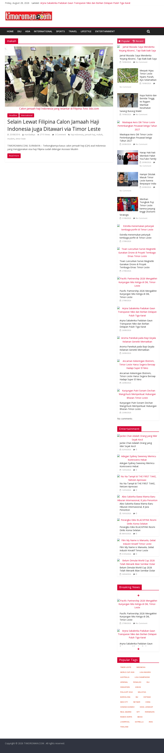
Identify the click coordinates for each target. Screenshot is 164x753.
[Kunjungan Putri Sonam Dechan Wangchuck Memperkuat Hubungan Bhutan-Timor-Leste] (138, 389)
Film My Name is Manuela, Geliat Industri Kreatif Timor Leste (137, 549)
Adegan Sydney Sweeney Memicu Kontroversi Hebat (137, 465)
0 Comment (60, 134)
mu (137, 697)
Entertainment (105, 31)
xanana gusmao (127, 707)
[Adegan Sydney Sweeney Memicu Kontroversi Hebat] (137, 456)
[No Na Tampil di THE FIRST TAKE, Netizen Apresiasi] (137, 476)
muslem (11, 138)
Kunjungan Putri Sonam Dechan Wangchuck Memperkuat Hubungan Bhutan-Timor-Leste (138, 406)
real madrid (125, 712)
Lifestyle (86, 31)
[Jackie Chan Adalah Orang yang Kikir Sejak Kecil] (137, 435)
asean (138, 687)
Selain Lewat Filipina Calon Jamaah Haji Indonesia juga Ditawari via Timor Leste (54, 125)
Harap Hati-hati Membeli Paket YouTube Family (148, 155)
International (43, 31)
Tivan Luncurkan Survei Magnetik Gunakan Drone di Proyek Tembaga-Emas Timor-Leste (137, 264)
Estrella (139, 722)
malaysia (142, 692)
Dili (19, 31)
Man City (124, 702)
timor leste (21, 138)
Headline (13, 115)
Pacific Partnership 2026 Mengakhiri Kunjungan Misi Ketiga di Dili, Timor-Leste (138, 294)
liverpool (125, 722)
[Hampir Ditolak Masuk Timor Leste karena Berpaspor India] (128, 172)
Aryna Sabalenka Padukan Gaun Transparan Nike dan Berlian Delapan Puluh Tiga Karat (85, 2)
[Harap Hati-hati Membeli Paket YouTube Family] (128, 150)
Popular (125, 41)
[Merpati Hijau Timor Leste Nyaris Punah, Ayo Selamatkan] (128, 68)
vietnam (147, 697)
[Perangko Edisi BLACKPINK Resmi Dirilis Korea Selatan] (137, 519)
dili (148, 682)
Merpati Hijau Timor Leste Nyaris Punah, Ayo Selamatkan (148, 75)
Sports (60, 31)
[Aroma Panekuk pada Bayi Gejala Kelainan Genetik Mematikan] (138, 336)
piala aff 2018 (126, 692)
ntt (138, 712)
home (10, 31)
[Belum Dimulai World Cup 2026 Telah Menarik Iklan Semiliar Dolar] (137, 560)
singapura (125, 687)
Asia (27, 31)
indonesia (140, 667)
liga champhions (142, 677)
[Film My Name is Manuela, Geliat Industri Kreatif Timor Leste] (137, 540)
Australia (124, 677)
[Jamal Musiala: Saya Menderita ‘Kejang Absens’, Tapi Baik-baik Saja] (138, 45)
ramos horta (126, 717)
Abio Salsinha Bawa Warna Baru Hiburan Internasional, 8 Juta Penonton (136, 506)
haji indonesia (77, 134)
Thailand (124, 727)
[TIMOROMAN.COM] (28, 10)
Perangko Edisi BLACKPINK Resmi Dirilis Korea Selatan (137, 528)
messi (140, 717)
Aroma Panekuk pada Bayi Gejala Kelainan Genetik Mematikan (137, 348)
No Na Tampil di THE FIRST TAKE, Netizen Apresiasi (137, 485)
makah (99, 134)
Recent (140, 41)
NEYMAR (136, 702)
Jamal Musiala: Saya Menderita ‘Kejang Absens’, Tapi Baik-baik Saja (138, 57)
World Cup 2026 (127, 672)
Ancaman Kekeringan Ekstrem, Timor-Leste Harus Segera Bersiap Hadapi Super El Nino (138, 376)
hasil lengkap (146, 707)
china (147, 702)
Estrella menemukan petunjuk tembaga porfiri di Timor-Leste (136, 236)
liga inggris (145, 672)
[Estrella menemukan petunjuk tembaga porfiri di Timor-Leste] (138, 224)
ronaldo (137, 682)
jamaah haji (90, 134)
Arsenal (124, 682)
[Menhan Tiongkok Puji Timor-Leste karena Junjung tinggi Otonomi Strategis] (128, 196)
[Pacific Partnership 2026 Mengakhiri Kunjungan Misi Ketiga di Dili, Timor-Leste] (138, 276)
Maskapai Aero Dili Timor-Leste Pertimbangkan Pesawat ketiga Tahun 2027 (136, 137)
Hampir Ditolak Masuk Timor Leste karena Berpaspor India (148, 179)
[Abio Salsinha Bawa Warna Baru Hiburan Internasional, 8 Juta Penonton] (137, 496)
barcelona (125, 697)
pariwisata (150, 712)
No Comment (141, 62)
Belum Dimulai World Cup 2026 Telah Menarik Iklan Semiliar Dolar (137, 569)
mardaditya (30, 134)
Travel (73, 31)
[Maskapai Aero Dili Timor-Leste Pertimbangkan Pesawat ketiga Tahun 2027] (138, 120)
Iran (151, 722)
